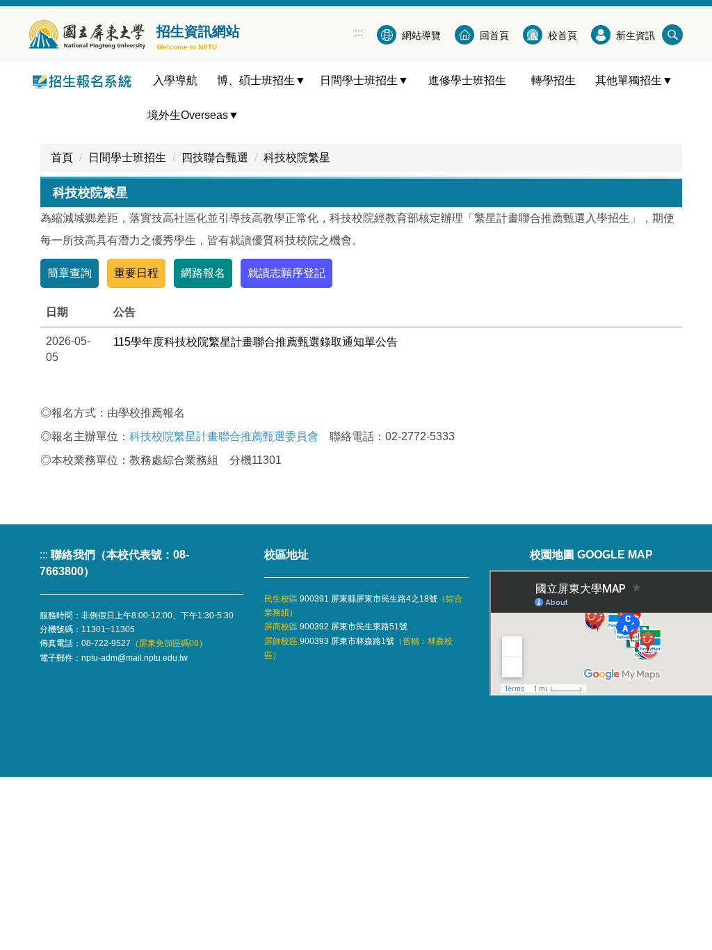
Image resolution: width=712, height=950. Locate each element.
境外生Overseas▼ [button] (193, 115)
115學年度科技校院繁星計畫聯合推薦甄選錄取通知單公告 (255, 342)
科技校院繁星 (297, 157)
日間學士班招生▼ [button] (364, 80)
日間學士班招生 (127, 157)
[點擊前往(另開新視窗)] (84, 81)
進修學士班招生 (472, 80)
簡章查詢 (69, 273)
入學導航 (181, 80)
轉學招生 (559, 80)
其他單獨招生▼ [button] (634, 80)
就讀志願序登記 (286, 273)
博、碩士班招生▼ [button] (261, 80)
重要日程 (136, 273)
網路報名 (203, 273)
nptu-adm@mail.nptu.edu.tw (134, 658)
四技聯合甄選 (214, 157)
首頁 (62, 157)
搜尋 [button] (672, 34)
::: (359, 32)
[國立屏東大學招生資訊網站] (87, 34)
